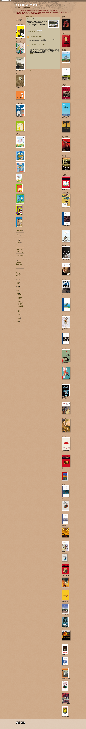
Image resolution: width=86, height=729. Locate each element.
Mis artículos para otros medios (34, 31)
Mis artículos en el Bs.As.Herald (18, 242)
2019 (18, 282)
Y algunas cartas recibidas (20, 255)
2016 (18, 286)
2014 (18, 289)
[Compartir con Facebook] (40, 30)
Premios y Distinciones (19, 254)
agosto (19, 310)
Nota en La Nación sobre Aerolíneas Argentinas (20, 306)
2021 (18, 279)
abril (18, 315)
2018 (18, 283)
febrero (19, 318)
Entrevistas (17, 235)
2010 (18, 321)
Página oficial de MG (19, 264)
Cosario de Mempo (27, 5)
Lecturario (17, 240)
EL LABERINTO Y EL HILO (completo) (19, 275)
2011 (18, 293)
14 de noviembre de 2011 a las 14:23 (37, 36)
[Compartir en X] (39, 30)
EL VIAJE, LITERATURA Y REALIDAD (20, 298)
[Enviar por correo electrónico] (37, 30)
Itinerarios (17, 239)
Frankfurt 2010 (18, 238)
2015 (18, 287)
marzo (19, 317)
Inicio (44, 70)
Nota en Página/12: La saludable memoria (20, 303)
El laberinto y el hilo (19, 233)
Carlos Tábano (32, 44)
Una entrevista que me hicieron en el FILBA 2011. (20, 301)
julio (18, 311)
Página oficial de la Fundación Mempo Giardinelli (19, 262)
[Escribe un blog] (38, 30)
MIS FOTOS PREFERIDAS (18, 273)
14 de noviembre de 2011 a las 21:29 (39, 44)
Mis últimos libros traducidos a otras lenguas (20, 251)
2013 (18, 290)
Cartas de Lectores (19, 230)
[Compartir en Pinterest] (41, 30)
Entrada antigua (57, 70)
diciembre (19, 294)
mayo (19, 314)
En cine (17, 234)
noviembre (19, 295)
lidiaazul (31, 36)
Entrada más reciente (30, 70)
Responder (31, 53)
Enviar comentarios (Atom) (34, 72)
